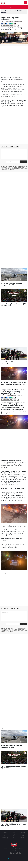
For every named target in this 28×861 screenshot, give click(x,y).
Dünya (14, 837)
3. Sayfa (14, 834)
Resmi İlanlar (5, 837)
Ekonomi (23, 832)
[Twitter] (5, 23)
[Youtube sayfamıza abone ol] (14, 853)
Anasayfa (5, 848)
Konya (11, 10)
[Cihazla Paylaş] (15, 23)
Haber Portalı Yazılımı (15, 859)
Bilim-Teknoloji (5, 838)
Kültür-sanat (22, 837)
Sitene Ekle (14, 850)
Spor (5, 835)
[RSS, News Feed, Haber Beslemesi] (19, 853)
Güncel (5, 832)
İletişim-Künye (11, 848)
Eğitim (22, 835)
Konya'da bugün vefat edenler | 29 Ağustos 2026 (15, 7)
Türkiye (5, 834)
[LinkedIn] (10, 23)
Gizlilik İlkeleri (21, 848)
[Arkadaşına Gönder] (15, 25)
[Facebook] (2, 23)
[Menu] (25, 2)
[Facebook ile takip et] (8, 853)
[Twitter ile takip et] (11, 853)
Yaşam (22, 838)
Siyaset (14, 832)
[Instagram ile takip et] (16, 853)
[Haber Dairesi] (3, 2)
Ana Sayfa (5, 10)
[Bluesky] (7, 23)
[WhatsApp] (12, 23)
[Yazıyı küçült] (12, 25)
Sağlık (14, 835)
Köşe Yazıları (14, 838)
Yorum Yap (5, 25)
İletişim (16, 848)
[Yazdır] (18, 25)
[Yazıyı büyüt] (9, 25)
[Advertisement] (14, 61)
